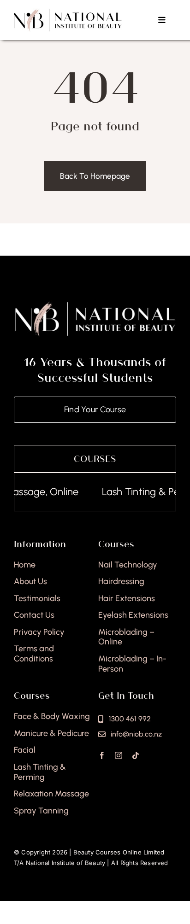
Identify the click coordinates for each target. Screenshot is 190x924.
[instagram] (118, 755)
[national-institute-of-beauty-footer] (95, 304)
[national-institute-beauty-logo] (68, 12)
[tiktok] (135, 755)
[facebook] (102, 755)
